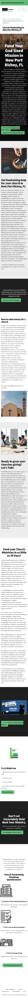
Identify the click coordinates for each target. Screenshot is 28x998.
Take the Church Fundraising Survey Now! (12, 3)
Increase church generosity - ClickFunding (10, 129)
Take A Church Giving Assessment (13, 133)
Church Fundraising (14, 19)
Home (4, 19)
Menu (23, 9)
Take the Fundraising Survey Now (12, 965)
